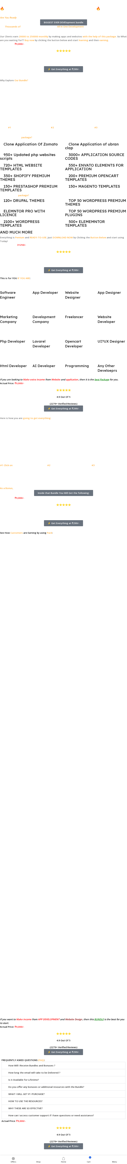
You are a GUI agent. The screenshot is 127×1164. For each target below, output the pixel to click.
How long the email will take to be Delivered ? (34, 1072)
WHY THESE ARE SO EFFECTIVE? (25, 1108)
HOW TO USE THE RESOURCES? (25, 1101)
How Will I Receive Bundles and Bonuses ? (31, 1065)
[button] (63, 770)
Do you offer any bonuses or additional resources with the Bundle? (46, 1086)
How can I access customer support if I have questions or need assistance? (51, 1115)
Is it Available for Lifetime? (23, 1079)
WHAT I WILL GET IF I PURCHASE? (26, 1094)
